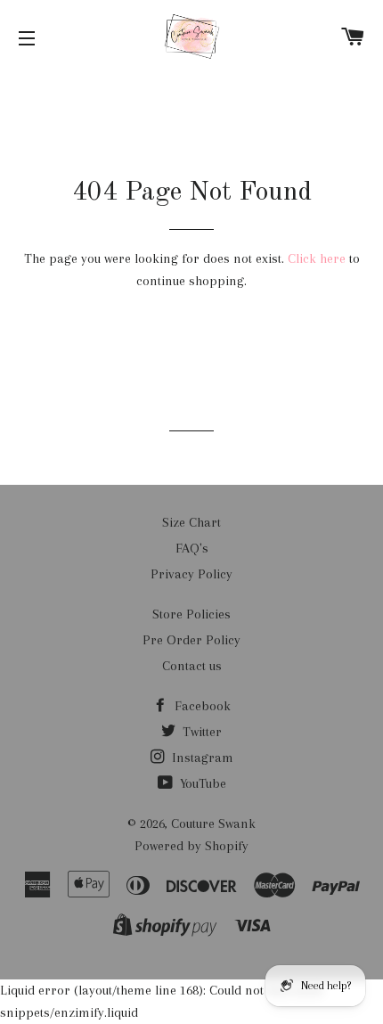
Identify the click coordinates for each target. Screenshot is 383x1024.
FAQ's (191, 548)
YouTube (201, 783)
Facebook (201, 706)
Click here (317, 258)
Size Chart (191, 522)
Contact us (192, 666)
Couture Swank (213, 823)
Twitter (200, 732)
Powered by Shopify (191, 846)
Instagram (200, 758)
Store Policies (191, 614)
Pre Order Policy (191, 640)
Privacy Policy (191, 574)
